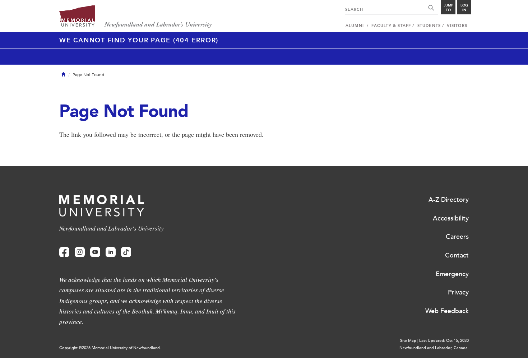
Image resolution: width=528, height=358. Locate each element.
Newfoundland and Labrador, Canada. (434, 347)
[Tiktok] (126, 252)
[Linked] (111, 252)
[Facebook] (64, 252)
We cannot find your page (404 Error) (138, 40)
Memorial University (135, 17)
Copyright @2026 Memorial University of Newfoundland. (110, 347)
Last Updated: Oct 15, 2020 (444, 340)
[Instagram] (80, 252)
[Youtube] (95, 252)
